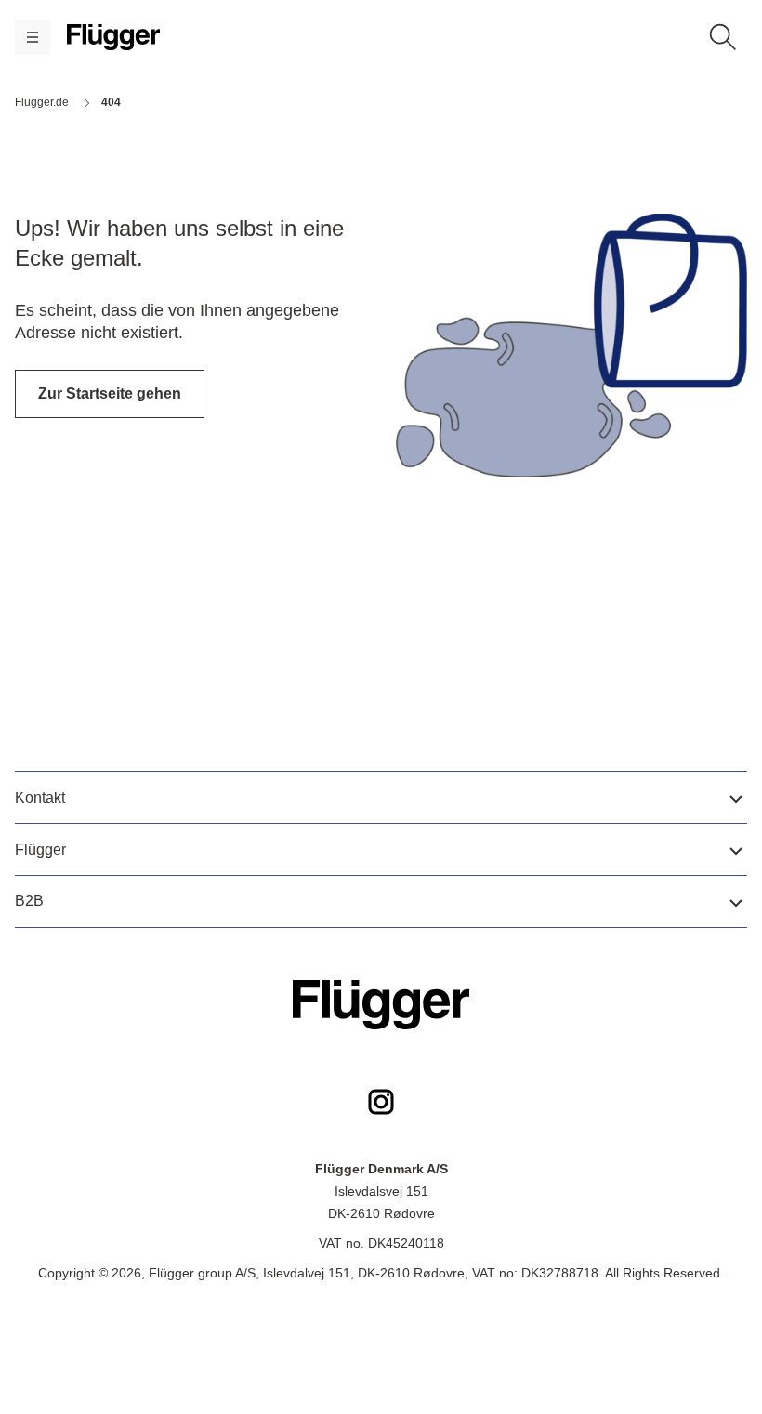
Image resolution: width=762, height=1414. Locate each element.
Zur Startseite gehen (109, 393)
